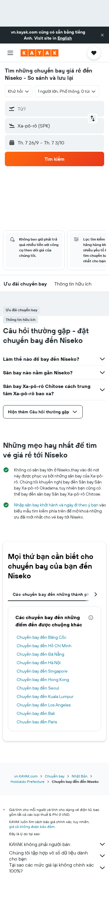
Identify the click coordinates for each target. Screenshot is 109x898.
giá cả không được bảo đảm (31, 826)
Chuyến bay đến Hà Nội (39, 662)
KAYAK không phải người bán (39, 844)
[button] (102, 35)
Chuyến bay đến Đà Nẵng (40, 654)
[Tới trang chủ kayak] (39, 53)
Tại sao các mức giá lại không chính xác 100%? (51, 868)
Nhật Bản (80, 776)
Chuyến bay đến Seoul (38, 688)
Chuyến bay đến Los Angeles (44, 705)
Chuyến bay (54, 776)
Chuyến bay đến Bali (36, 713)
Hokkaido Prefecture (28, 781)
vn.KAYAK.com (26, 776)
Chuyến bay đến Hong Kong (43, 679)
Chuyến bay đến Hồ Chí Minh (44, 645)
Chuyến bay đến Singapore (42, 671)
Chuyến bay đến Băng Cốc (41, 637)
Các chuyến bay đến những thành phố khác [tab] (58, 594)
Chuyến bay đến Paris (37, 722)
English (65, 38)
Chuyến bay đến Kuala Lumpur (45, 696)
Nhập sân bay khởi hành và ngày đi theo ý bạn (56, 505)
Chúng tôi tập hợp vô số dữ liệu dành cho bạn (48, 856)
